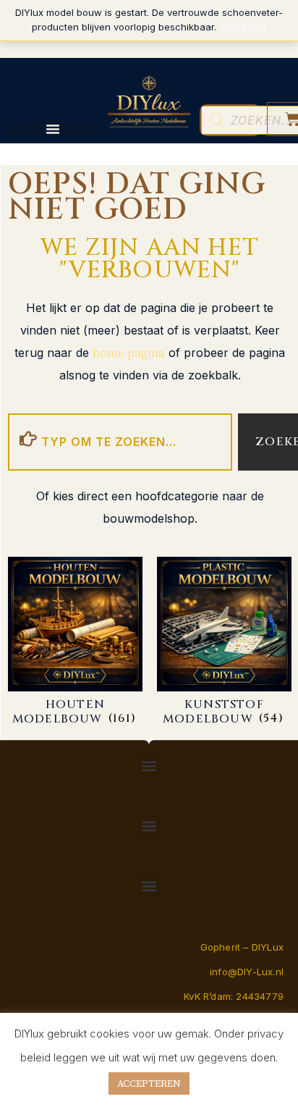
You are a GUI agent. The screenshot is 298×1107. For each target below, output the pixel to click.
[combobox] (120, 442)
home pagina (129, 353)
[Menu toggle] (53, 129)
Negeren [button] (242, 26)
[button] (149, 766)
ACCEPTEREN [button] (149, 1083)
